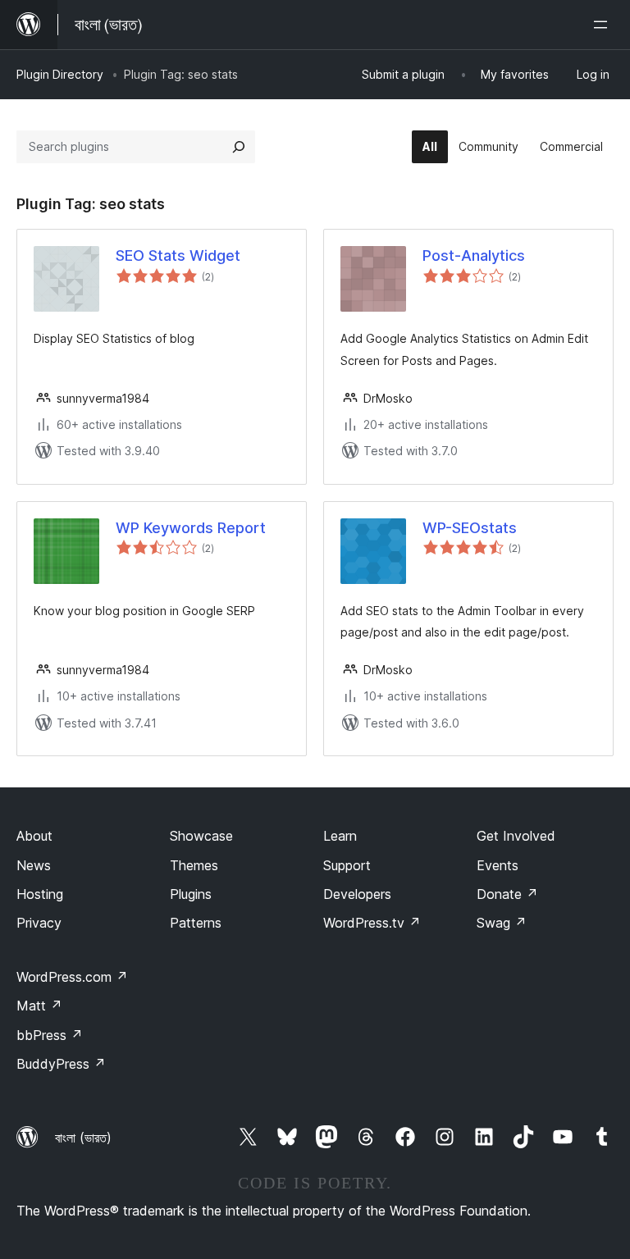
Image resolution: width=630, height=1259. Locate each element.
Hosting (39, 894)
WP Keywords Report (191, 527)
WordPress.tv (372, 923)
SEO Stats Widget (178, 255)
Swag (502, 923)
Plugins (191, 894)
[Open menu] (604, 24)
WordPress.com (72, 977)
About (34, 836)
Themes (194, 865)
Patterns (195, 923)
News (33, 865)
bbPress (49, 1035)
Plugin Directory (59, 74)
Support (347, 865)
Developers (357, 894)
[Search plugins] (238, 146)
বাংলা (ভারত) (83, 1137)
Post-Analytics (473, 255)
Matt (39, 1005)
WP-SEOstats (469, 527)
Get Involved (516, 836)
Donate (507, 894)
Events (497, 865)
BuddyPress (61, 1064)
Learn (340, 836)
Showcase (201, 836)
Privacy (39, 923)
